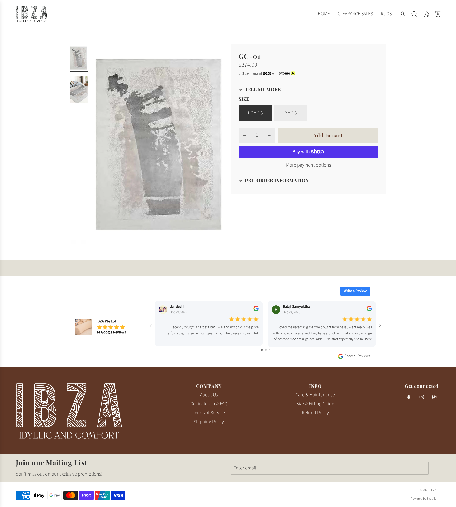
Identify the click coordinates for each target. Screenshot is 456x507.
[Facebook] (409, 397)
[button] (105, 144)
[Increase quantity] (269, 135)
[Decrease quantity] (244, 135)
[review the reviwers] (256, 310)
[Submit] (434, 468)
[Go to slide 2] (266, 350)
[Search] (414, 14)
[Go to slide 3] (269, 349)
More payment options (308, 165)
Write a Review (355, 291)
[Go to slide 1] (262, 350)
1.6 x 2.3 (255, 113)
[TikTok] (434, 397)
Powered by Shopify (423, 498)
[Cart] (437, 14)
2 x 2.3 (291, 113)
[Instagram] (422, 397)
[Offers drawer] (426, 14)
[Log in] (402, 14)
